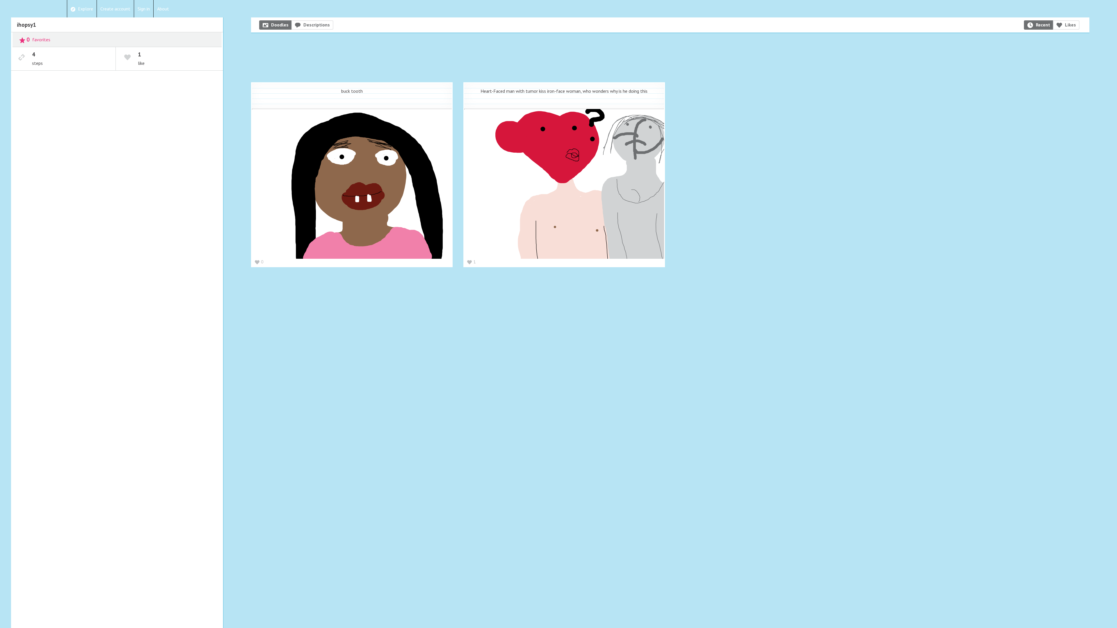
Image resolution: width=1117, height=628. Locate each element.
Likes (1070, 25)
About (163, 9)
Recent (1043, 25)
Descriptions (316, 25)
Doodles (280, 25)
